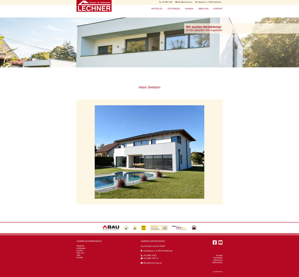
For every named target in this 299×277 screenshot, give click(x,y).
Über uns (203, 9)
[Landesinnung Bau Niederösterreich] (194, 232)
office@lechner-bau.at (185, 2)
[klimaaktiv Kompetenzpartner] (179, 232)
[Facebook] (215, 242)
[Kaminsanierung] (159, 232)
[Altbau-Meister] (135, 232)
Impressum (217, 260)
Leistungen (173, 9)
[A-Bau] (110, 232)
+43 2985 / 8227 (167, 2)
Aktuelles (156, 9)
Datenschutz (217, 262)
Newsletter (218, 258)
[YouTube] (220, 242)
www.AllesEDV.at (217, 271)
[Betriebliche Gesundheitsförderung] (126, 232)
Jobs (78, 255)
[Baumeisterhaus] (143, 232)
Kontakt (218, 9)
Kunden (189, 9)
